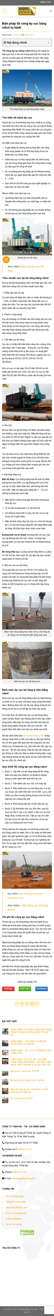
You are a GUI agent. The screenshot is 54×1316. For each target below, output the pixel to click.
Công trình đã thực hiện (17, 1207)
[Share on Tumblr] (37, 1004)
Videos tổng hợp (13, 1218)
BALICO (27, 1312)
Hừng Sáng (29, 35)
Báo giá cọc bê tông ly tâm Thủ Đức (27, 1080)
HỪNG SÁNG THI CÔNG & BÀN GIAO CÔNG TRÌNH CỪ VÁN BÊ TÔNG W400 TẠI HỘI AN (31, 1032)
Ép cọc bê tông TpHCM (21, 1098)
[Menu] (4, 11)
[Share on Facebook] (17, 1004)
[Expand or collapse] (48, 42)
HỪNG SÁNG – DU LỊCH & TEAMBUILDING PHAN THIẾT (30, 1051)
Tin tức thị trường (14, 1224)
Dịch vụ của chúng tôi (16, 1213)
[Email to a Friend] (27, 1004)
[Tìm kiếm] (51, 11)
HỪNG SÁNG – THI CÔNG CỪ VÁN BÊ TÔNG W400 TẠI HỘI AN (28, 1042)
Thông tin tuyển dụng (15, 1202)
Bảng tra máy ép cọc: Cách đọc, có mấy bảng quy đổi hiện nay (29, 1090)
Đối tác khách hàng (15, 1196)
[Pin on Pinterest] (32, 1004)
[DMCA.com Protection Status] (27, 1232)
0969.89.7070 (24, 1149)
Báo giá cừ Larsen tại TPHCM (24, 1071)
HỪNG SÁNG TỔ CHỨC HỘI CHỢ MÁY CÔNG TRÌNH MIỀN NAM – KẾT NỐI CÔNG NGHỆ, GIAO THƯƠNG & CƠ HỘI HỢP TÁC (31, 1062)
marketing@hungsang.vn (23, 1178)
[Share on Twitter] (22, 1004)
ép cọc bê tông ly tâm (33, 735)
